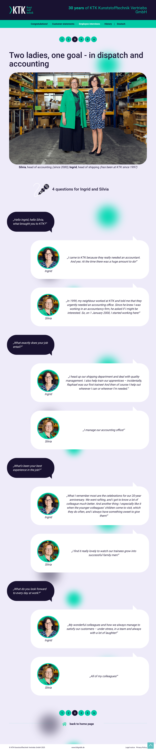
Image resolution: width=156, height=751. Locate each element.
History (108, 24)
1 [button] (62, 39)
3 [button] (74, 39)
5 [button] (87, 39)
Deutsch (121, 24)
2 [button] (68, 39)
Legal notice (130, 747)
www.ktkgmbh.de (78, 747)
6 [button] (94, 39)
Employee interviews (89, 24)
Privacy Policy (141, 747)
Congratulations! (39, 24)
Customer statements (63, 24)
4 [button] (81, 39)
